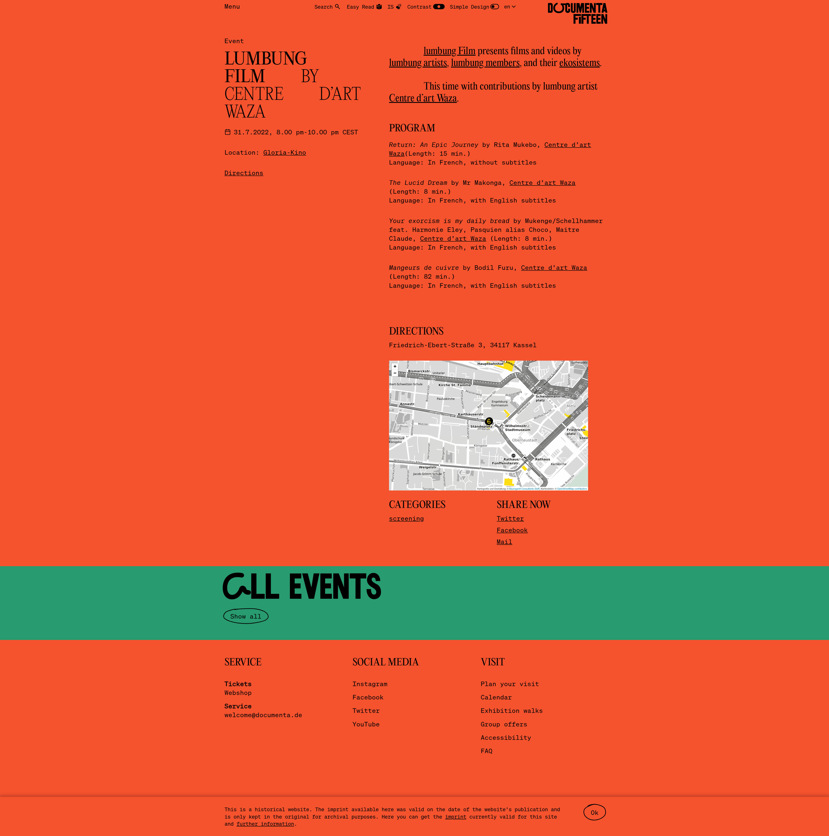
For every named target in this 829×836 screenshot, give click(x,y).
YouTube (366, 724)
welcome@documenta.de (263, 715)
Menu (232, 6)
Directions (244, 173)
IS (391, 6)
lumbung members (485, 63)
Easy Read (360, 6)
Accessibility (506, 737)
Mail (504, 541)
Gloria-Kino (284, 152)
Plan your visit (510, 684)
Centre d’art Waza (423, 98)
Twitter (510, 518)
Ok (595, 812)
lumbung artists (418, 63)
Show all (245, 616)
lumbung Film (450, 51)
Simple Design (469, 6)
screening (406, 518)
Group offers (504, 724)
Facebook (512, 530)
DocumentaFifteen (577, 13)
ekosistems (579, 63)
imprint (455, 816)
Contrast (419, 6)
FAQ (486, 751)
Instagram (370, 684)
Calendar (496, 697)
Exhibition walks (512, 710)
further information (265, 823)
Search (324, 6)
